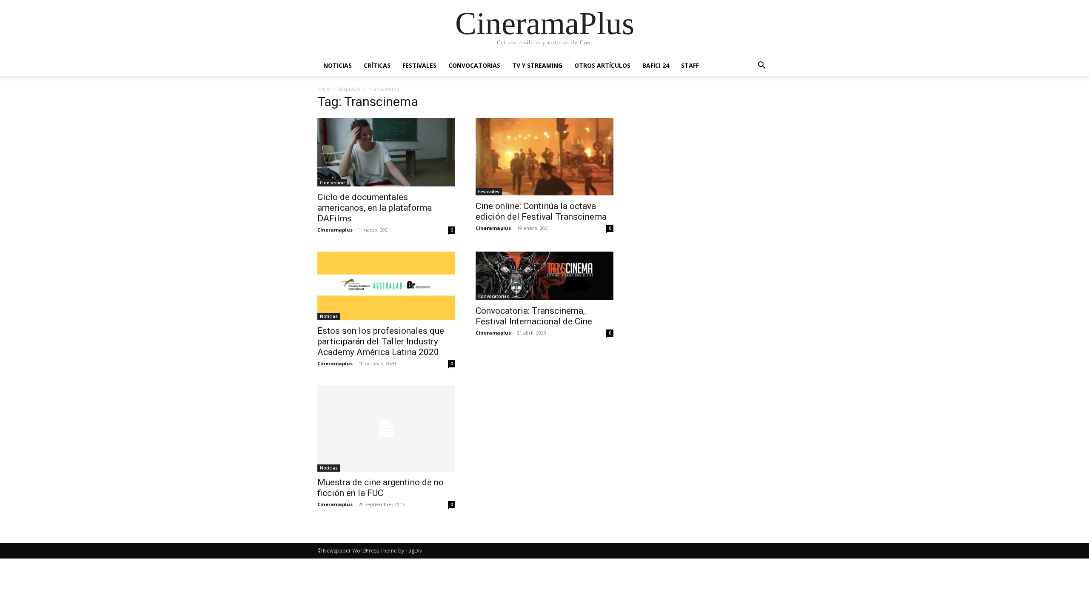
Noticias (337, 65)
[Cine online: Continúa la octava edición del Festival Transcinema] (544, 156)
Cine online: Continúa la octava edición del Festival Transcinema (541, 211)
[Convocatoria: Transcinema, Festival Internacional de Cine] (544, 276)
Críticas (377, 65)
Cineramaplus (335, 229)
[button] (761, 66)
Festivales (419, 65)
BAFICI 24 (655, 65)
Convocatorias (474, 65)
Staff (690, 65)
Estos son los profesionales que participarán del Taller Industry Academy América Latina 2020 (380, 341)
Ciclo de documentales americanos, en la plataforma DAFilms (374, 207)
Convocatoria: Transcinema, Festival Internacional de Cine (534, 316)
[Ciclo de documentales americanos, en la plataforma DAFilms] (386, 152)
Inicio (323, 88)
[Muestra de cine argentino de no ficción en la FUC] (386, 428)
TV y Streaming (537, 65)
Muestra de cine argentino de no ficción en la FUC (380, 487)
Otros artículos (602, 65)
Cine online (332, 183)
